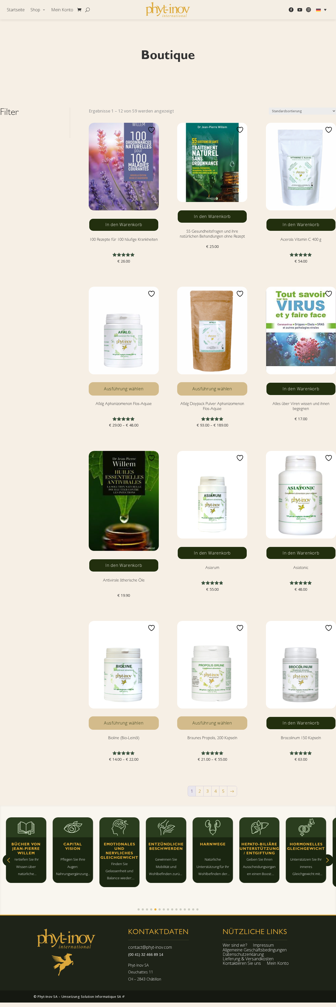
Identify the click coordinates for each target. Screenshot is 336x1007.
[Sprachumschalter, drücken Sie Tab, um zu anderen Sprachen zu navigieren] (322, 9)
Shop (35, 10)
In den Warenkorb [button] (123, 224)
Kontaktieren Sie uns (242, 964)
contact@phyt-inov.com (150, 947)
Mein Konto (62, 10)
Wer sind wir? (235, 946)
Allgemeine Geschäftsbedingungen (255, 951)
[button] (8, 860)
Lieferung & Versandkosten (248, 959)
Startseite (16, 10)
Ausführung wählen (124, 389)
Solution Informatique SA (101, 996)
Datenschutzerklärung (243, 955)
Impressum (263, 946)
